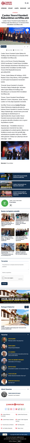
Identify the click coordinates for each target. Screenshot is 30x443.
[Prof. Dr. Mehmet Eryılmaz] (4, 360)
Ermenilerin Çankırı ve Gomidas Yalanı (18, 368)
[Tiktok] (19, 409)
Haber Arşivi (20, 428)
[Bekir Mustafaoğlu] (4, 381)
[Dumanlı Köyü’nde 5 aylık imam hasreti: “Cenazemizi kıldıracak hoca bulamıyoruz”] (7, 247)
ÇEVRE (2, 326)
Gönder (4, 283)
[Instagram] (14, 409)
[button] (25, 307)
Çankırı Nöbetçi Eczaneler (5, 415)
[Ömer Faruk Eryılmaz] (4, 394)
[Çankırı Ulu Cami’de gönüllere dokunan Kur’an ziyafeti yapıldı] (22, 247)
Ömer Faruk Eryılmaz (14, 393)
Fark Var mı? (11, 382)
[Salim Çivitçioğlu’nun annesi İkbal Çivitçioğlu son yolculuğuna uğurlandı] (22, 232)
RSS (5, 434)
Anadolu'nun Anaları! (14, 395)
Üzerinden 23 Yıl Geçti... (14, 361)
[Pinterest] (11, 409)
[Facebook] (6, 409)
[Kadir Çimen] (4, 346)
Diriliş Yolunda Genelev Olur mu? (17, 375)
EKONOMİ (23, 8)
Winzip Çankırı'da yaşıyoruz (15, 340)
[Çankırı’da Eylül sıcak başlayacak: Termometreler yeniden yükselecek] (15, 317)
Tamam (19, 441)
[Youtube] (16, 409)
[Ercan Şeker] (4, 203)
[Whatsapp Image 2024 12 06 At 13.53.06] (15, 150)
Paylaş (4, 46)
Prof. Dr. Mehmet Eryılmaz (16, 359)
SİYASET (10, 8)
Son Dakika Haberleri (7, 428)
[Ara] (25, 3)
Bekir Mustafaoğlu (14, 380)
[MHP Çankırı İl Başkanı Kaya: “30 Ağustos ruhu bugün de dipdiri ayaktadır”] (7, 232)
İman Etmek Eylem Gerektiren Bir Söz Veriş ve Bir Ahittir (18, 354)
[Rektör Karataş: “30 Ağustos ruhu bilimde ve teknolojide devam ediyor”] (7, 217)
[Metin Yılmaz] (4, 367)
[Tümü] (28, 334)
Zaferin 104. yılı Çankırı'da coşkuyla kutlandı (21, 223)
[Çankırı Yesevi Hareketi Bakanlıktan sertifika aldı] (15, 36)
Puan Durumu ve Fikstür (8, 424)
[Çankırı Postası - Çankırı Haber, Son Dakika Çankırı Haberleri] (6, 3)
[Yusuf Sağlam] (4, 374)
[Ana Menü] (27, 3)
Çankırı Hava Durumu (22, 414)
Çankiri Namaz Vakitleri (8, 419)
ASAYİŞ (16, 8)
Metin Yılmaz (12, 366)
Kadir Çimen (11, 345)
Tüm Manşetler (20, 424)
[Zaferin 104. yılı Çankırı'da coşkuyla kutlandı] (22, 217)
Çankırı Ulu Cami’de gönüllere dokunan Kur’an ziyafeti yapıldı (21, 253)
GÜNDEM (3, 8)
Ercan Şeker (9, 50)
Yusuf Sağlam (12, 373)
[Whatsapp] (24, 409)
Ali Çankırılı (11, 352)
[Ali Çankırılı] (4, 353)
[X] (8, 409)
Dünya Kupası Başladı (14, 347)
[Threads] (21, 409)
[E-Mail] (10, 205)
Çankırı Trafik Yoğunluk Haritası (22, 420)
